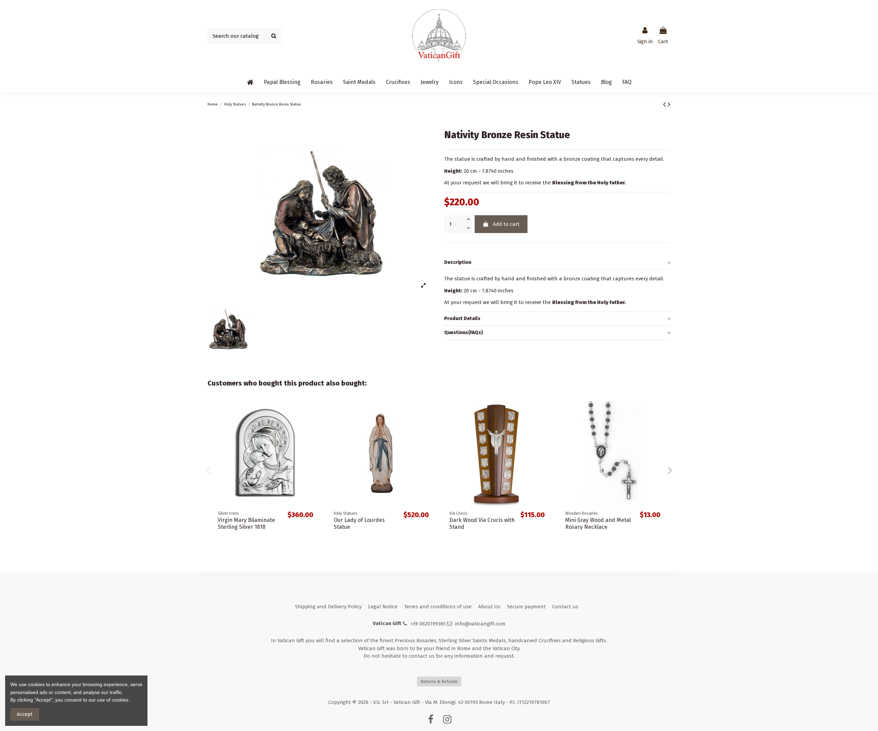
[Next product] (669, 104)
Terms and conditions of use (438, 607)
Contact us (565, 607)
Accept (25, 714)
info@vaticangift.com (480, 624)
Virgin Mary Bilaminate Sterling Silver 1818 (246, 523)
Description (457, 262)
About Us (489, 607)
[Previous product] (665, 104)
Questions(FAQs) (463, 333)
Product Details (462, 318)
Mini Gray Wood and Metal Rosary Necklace (598, 523)
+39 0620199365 (428, 624)
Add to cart (506, 224)
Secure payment (526, 607)
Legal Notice (383, 607)
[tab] (557, 263)
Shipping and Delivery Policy (328, 607)
